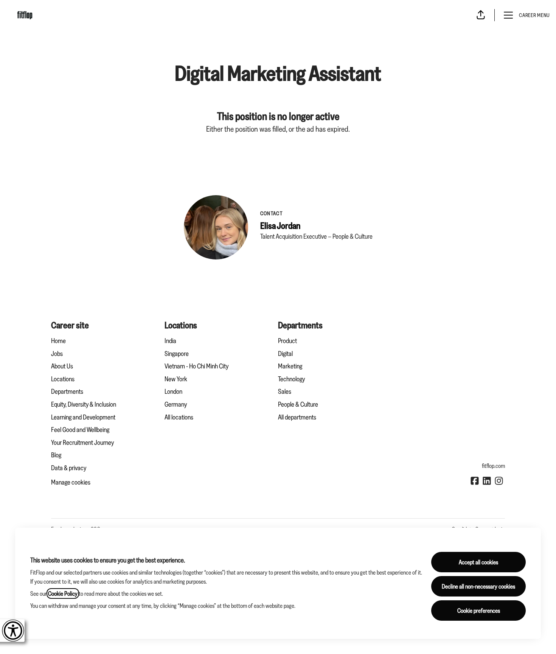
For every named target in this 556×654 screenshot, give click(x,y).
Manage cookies (70, 482)
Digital (285, 354)
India (170, 341)
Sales (284, 391)
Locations (63, 379)
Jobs (57, 354)
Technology (291, 379)
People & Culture (298, 404)
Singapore (177, 354)
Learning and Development (83, 417)
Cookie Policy (63, 593)
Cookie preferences (478, 610)
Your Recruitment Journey (82, 442)
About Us (62, 366)
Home (58, 341)
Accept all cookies (478, 562)
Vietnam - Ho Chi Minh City (196, 366)
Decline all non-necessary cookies (478, 586)
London (173, 391)
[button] (480, 15)
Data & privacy (68, 468)
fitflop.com (493, 465)
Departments (67, 391)
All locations (179, 417)
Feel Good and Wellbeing (80, 430)
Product (287, 341)
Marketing (290, 366)
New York (176, 379)
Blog (56, 455)
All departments (297, 417)
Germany (176, 404)
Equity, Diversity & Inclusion (83, 404)
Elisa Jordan (280, 225)
